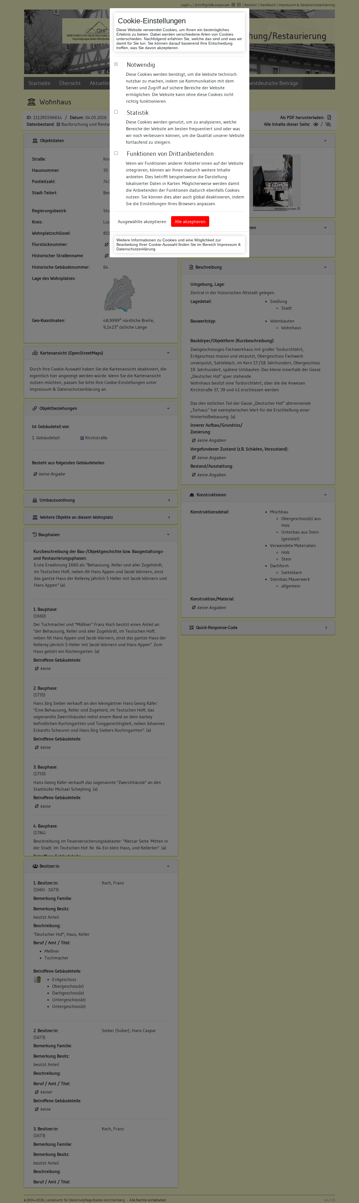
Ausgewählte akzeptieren (142, 221)
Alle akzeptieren (190, 221)
